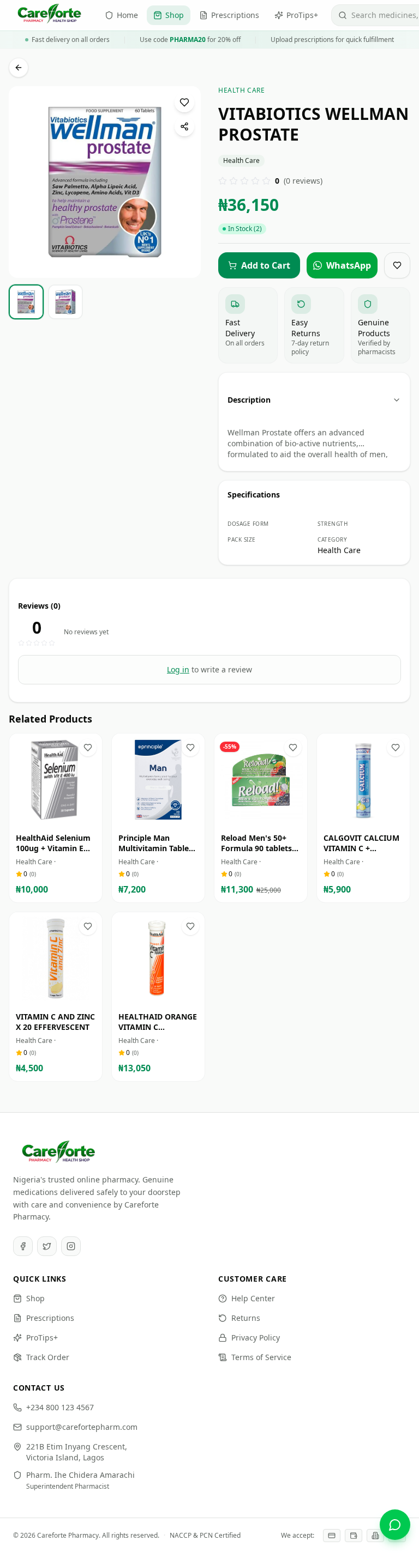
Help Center (253, 1298)
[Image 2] (111, 269)
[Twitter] (47, 1246)
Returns (245, 1318)
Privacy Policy (255, 1337)
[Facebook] (23, 1246)
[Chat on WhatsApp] (395, 1524)
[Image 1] (101, 269)
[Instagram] (71, 1246)
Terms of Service (261, 1357)
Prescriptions (50, 1318)
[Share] (184, 126)
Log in (178, 669)
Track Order (47, 1357)
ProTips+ (42, 1337)
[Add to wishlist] (184, 102)
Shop (35, 1298)
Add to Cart (63, 816)
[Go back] (18, 67)
